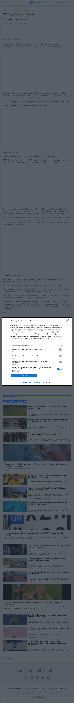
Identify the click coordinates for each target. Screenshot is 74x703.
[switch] (59, 349)
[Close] (68, 321)
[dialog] (37, 351)
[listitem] (37, 345)
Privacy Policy (47, 382)
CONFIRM (24, 375)
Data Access (37, 382)
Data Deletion (27, 382)
